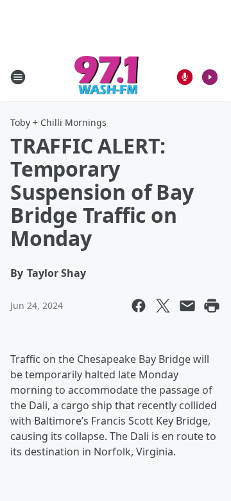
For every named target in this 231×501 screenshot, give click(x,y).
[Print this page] (212, 306)
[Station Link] (106, 77)
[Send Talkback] (185, 77)
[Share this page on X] (163, 306)
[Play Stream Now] (210, 77)
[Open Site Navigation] (18, 77)
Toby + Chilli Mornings (58, 122)
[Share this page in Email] (187, 306)
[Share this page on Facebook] (139, 306)
